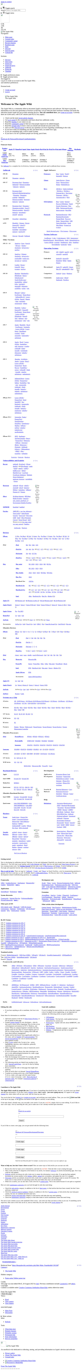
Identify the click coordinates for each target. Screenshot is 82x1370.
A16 (37, 545)
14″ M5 (37, 592)
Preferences (13, 891)
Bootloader (71, 805)
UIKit (2, 883)
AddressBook (15, 968)
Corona (22, 361)
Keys (45, 189)
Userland (59, 827)
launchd (72, 822)
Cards (22, 694)
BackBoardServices (38, 987)
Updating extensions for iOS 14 (15, 928)
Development (5, 1207)
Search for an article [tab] (24, 1111)
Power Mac (36, 664)
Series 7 (23, 605)
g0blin (25, 282)
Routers (17, 694)
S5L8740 (62, 745)
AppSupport (21, 883)
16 (44, 538)
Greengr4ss (18, 417)
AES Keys (59, 189)
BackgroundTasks (17, 972)
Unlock (72, 825)
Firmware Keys (60, 193)
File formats (64, 231)
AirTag (17, 624)
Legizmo (57, 242)
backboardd (28, 945)
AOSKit (32, 985)
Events (3, 1211)
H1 (21, 762)
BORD (60, 810)
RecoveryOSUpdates (62, 204)
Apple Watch (35, 149)
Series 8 (28, 605)
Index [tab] (34, 139)
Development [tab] (33, 1132)
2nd (23, 615)
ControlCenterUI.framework (35, 936)
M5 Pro (49, 564)
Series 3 (31, 685)
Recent (5, 464)
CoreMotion (22, 978)
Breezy (28, 438)
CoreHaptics (34, 976)
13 (48, 536)
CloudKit (14, 974)
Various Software (50, 234)
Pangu (16, 331)
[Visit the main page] (2, 6)
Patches (5, 511)
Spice (22, 267)
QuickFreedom (19, 421)
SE (49, 631)
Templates (4, 1237)
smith (30, 466)
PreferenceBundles (27, 898)
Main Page (4, 1253)
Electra (27, 223)
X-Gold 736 (20, 799)
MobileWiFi (10, 885)
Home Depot (26, 295)
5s (35, 631)
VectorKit (73, 995)
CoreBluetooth (66, 974)
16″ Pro (54, 592)
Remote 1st (21, 600)
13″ (42, 549)
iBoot (5, 496)
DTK (29, 668)
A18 (29, 703)
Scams (71, 794)
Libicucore (26, 1002)
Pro (18, 536)
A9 (34, 753)
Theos (44, 864)
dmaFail (15, 466)
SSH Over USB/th (9, 957)
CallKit (46, 972)
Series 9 (43, 605)
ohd (26, 318)
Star (29, 383)
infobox (29, 1176)
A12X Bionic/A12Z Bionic (41, 701)
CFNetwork (35, 972)
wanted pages (44, 1181)
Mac (4, 564)
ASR (14, 518)
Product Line (4, 149)
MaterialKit (43, 991)
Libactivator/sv (9, 1080)
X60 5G (27, 787)
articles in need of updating (20, 1192)
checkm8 (15, 488)
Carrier (62, 174)
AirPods (5, 620)
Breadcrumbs (51, 937)
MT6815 (16, 783)
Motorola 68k (32, 659)
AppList (53, 895)
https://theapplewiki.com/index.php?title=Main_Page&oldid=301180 (35, 1265)
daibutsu (21, 318)
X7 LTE (29, 807)
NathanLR (15, 184)
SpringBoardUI (16, 995)
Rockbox (66, 280)
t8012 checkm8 (23, 828)
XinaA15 (26, 210)
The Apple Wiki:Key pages (9, 1251)
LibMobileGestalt (17, 1002)
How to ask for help (7, 871)
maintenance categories (17, 1185)
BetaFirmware (4, 161)
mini (35, 536)
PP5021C (41, 736)
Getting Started (25, 866)
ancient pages (53, 1192)
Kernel (21, 520)
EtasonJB (25, 310)
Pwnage (23, 492)
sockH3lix (18, 288)
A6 (15, 753)
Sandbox (26, 524)
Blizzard (17, 293)
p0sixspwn (18, 353)
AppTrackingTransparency (52, 968)
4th (30, 549)
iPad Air (46, 149)
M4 (57, 707)
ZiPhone (23, 425)
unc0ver (17, 250)
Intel (17, 596)
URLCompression (50, 995)
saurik (14, 845)
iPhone (64, 149)
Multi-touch (28, 727)
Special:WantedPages (32, 1071)
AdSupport (69, 965)
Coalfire (17, 265)
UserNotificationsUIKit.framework (55, 936)
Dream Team (15, 821)
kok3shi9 (22, 301)
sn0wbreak (18, 338)
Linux (64, 273)
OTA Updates (48, 201)
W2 (18, 762)
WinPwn (17, 425)
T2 (53, 596)
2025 (38, 573)
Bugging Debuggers (62, 789)
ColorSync (21, 974)
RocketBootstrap (67, 899)
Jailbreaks (17, 528)
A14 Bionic (61, 701)
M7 (24, 753)
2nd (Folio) (61, 624)
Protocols (47, 214)
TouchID (3, 943)
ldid (51, 888)
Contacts (34, 974)
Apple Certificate (68, 189)
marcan (20, 836)
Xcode (44, 883)
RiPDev (20, 823)
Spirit (24, 400)
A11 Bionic (51, 753)
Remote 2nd (48, 600)
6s (43, 631)
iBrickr (17, 445)
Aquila (17, 325)
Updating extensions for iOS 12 (15, 932)
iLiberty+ (17, 449)
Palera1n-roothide (25, 184)
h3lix (16, 284)
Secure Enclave (57, 727)
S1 (15, 758)
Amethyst (17, 243)
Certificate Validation (19, 475)
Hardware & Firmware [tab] (8, 139)
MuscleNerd (15, 839)
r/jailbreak (35, 875)
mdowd (26, 836)
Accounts (55, 965)
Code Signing (63, 911)
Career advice (73, 915)
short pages (43, 1188)
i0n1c (25, 834)
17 (65, 538)
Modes (58, 184)
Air (63, 538)
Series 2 (25, 685)
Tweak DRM (53, 911)
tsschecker (64, 244)
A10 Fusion (43, 753)
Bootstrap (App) (17, 182)
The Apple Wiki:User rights (9, 1255)
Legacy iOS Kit (19, 314)
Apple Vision (26, 149)
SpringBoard (5, 891)
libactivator (57, 897)
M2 (29, 707)
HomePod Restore (48, 240)
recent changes (56, 1202)
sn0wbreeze (18, 355)
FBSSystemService (51, 939)
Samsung (18, 745)
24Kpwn (28, 490)
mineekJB (17, 286)
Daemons (13, 909)
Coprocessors (5, 909)
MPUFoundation (34, 991)
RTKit (64, 260)
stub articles (15, 1188)
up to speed (12, 120)
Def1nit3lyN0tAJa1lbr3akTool (21, 193)
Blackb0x (15, 223)
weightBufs (29, 479)
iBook (65, 664)
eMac (46, 664)
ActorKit (53, 985)
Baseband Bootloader (62, 217)
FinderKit (61, 989)
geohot (20, 834)
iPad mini (58, 149)
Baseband (64, 805)
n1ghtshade (24, 350)
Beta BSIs (68, 210)
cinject (17, 370)
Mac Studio (19, 573)
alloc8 (21, 488)
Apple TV (12, 149)
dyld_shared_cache (6, 907)
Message (59, 991)
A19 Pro (42, 703)
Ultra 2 (48, 605)
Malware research (6, 1229)
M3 (43, 707)
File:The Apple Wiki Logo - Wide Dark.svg (14, 1256)
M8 (31, 753)
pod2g (28, 841)
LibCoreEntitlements (45, 1002)
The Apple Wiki (10, 1271)
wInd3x (20, 468)
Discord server (19, 128)
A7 (22, 753)
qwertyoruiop (23, 843)
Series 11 (60, 605)
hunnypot (22, 515)
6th (30, 553)
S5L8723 (55, 745)
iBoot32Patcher (59, 240)
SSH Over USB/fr (24, 955)
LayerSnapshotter (47, 897)
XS (65, 631)
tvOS (71, 252)
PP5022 (47, 736)
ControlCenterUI (16, 989)
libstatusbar (45, 899)
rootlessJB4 (18, 258)
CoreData (75, 974)
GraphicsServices (11, 883)
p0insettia (24, 286)
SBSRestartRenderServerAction (34, 939)
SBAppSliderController (36, 943)
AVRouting (41, 965)
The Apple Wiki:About (8, 1240)
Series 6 (17, 605)
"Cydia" (35, 871)
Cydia (54, 238)
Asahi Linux (59, 278)
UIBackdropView (13, 943)
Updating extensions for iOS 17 (15, 923)
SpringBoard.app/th (23, 957)
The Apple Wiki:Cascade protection (11, 1242)
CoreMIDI (69, 976)
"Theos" (43, 871)
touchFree (17, 453)
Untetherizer (25, 423)
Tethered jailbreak (62, 816)
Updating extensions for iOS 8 (14, 939)
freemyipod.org (61, 831)
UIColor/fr (42, 955)
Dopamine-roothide (18, 208)
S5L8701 (30, 745)
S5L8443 (50, 741)
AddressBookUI (25, 968)
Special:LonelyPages (15, 1064)
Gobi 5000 (17, 807)
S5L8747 (52, 749)
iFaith (22, 333)
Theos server (67, 873)
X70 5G (19, 789)
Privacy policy (10, 1353)
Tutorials (61, 843)
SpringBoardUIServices (28, 995)
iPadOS (61, 252)
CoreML (75, 976)
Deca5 (28, 325)
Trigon (16, 481)
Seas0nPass (23, 344)
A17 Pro (34, 553)
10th (33, 545)
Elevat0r (20, 236)
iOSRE (64, 868)
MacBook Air (20, 585)
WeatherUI (15, 997)
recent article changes (26, 118)
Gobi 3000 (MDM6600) (21, 803)
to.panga (17, 269)
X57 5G (21, 787)
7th (44, 638)
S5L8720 (42, 745)
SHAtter (15, 490)
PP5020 (35, 736)
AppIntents (40, 968)
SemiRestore (64, 242)
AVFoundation (27, 965)
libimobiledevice (74, 240)
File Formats (5, 1215)
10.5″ (40, 651)
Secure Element (47, 727)
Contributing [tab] (27, 139)
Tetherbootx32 (19, 278)
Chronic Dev (60, 835)
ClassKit (67, 972)
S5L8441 (38, 741)
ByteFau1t (22, 464)
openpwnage (18, 303)
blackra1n (17, 404)
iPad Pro (52, 149)
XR (16, 634)
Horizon (65, 176)
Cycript (10, 1042)
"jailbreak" (29, 871)
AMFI (14, 511)
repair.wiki (68, 840)
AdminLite (62, 985)
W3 (15, 718)
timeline (14, 122)
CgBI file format (26, 907)
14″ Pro (42, 592)
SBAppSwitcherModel (12, 948)
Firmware (47, 174)
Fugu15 (27, 208)
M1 (30, 585)
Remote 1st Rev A (33, 600)
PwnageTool (18, 365)
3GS (24, 631)
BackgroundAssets (69, 970)
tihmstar (20, 847)
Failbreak (27, 236)
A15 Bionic (69, 701)
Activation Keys (61, 197)
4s (29, 631)
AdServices (62, 965)
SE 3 (65, 605)
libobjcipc (70, 897)
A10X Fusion (21, 701)
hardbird (22, 507)
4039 (16, 436)
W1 (15, 762)
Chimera (21, 223)
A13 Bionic (53, 701)
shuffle (30, 655)
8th (27, 545)
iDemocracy (23, 445)
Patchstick (21, 227)
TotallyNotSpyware (20, 280)
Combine (28, 974)
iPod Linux (67, 837)
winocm (14, 849)
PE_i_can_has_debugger (24, 511)
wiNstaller (24, 453)
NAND (62, 825)
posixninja (15, 843)
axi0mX (14, 832)
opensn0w (18, 335)
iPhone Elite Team (66, 833)
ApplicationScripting (25, 987)
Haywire (68, 624)
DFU (69, 214)
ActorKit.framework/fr (54, 955)
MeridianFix (24, 273)
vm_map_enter (27, 522)
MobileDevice (65, 184)
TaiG (16, 318)
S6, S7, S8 (22, 714)
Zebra (69, 244)
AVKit (35, 965)
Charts (62, 972)
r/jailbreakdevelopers (41, 873)
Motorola (19, 659)
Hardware (4, 1220)
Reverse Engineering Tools (65, 883)
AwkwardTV (60, 840)
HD (16, 600)
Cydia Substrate (35, 864)
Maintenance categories (8, 1227)
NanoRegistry (16, 993)
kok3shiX (22, 284)
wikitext (30, 1092)
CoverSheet (25, 989)
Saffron (17, 383)
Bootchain (61, 807)
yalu (28, 288)
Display (16, 727)
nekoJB (14, 214)
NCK (68, 197)
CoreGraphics (26, 976)
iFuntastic (17, 447)
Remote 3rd (61, 600)
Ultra (38, 605)
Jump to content (6, 2)
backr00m (15, 229)
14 (68, 536)
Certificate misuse (61, 796)
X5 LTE (23, 807)
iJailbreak (24, 447)
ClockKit (73, 972)
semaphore (20, 845)
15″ (39, 585)
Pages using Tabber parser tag (15, 1278)
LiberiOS (17, 267)
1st (16, 615)
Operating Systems (51, 248)
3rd (27, 549)
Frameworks (66, 776)
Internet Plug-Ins (15, 898)
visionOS (59, 254)
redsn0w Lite (18, 430)
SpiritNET (18, 402)
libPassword (46, 901)
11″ (39, 549)
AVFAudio (19, 965)
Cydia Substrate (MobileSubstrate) (56, 886)
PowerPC (19, 664)
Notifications (15, 910)
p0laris (25, 303)
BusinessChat (27, 972)
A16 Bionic (17, 703)
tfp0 (29, 520)
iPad (41, 149)
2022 (30, 573)
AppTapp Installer (20, 438)
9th (30, 545)
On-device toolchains (60, 888)
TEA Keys (67, 191)
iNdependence (25, 449)
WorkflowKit (28, 997)
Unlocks (20, 457)
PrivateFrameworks (7, 900)
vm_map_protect (18, 524)
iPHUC (17, 451)
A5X (46, 749)
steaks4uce (22, 490)
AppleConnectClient (67, 968)
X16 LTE (22, 810)
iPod (72, 269)
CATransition (50, 1017)
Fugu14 (27, 243)
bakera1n (16, 187)
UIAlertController (63, 939)
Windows (69, 273)
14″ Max (48, 592)
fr (57, 985)
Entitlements (21, 909)
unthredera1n (26, 374)
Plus (17, 538)
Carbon (23, 293)
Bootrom (6, 485)
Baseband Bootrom (61, 214)
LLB (58, 825)
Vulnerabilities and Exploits (13, 460)
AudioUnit (24, 970)
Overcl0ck (15, 219)
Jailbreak (6, 166)
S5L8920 (29, 749)
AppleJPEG (15, 987)
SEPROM (6, 507)
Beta (57, 174)
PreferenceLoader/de (29, 1078)
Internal (67, 201)
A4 (41, 749)
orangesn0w (25, 335)
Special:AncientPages (11, 1039)
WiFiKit (21, 997)
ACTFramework (24, 985)
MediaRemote (52, 991)
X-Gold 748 (28, 799)
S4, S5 (16, 714)
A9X (37, 753)
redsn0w (24, 353)
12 (33, 536)
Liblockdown (34, 1002)
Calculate (66, 987)
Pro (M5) (20, 611)
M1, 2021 (31, 568)
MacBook (35, 668)
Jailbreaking (4, 1224)
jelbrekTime (23, 219)
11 (16, 536)
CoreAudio (49, 974)
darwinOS (65, 258)
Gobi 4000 (29, 805)
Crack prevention (63, 913)
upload (40, 1176)
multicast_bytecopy (18, 479)
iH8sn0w (14, 836)
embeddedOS (66, 269)
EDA (68, 238)
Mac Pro (19, 577)
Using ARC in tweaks (60, 915)
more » (18, 885)
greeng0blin (22, 229)
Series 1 (20, 685)
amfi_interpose (19, 346)
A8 (15, 701)
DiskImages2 (42, 989)
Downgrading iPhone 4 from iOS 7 (49, 941)
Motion (22, 727)
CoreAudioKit (57, 974)
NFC (8, 910)
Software (53, 1170)
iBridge (50, 596)
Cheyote (14, 236)
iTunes (46, 180)
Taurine (23, 245)
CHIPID (70, 810)
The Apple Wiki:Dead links (9, 1246)
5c (33, 631)
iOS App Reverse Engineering (44, 868)
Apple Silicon (20, 672)
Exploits (14, 457)
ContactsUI (41, 974)
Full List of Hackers (20, 853)
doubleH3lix (18, 282)
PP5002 (29, 736)
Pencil (28, 624)
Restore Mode (65, 221)
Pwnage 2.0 (16, 492)
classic (17, 655)
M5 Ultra (49, 573)
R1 (15, 722)
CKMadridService (19, 946)
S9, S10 (28, 714)
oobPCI (26, 468)
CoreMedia (15, 978)
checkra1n (18, 248)
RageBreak (22, 331)
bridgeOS (59, 258)
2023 (36, 564)
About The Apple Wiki (13, 1355)
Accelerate (48, 965)
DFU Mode (60, 812)
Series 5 (42, 685)
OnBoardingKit (25, 993)
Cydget (59, 895)
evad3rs (23, 826)
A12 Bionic (29, 701)
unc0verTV (22, 232)
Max (68, 631)
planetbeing (22, 841)
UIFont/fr (35, 955)
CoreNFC (30, 978)
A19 (38, 703)
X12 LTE (16, 810)
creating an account (30, 1097)
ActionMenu (45, 895)
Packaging (54, 913)
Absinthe (17, 359)
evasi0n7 (17, 333)
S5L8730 (49, 745)
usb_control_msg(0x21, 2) (20, 500)
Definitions (47, 803)
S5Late (28, 464)
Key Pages (4, 1226)
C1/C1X (16, 774)
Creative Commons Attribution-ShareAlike (33, 1287)
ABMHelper (15, 985)
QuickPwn (18, 423)
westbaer (25, 847)
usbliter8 (15, 464)
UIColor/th (33, 957)
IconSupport (74, 895)
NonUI (67, 174)
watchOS (65, 254)
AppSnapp (22, 436)
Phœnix (28, 299)
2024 (41, 564)
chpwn (20, 832)
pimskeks (15, 841)
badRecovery (17, 470)
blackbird (15, 507)
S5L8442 (44, 741)
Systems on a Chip (10, 697)
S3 (25, 758)
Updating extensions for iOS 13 (15, 930)
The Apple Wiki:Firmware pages (10, 1247)
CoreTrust (25, 473)
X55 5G (16, 787)
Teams (5, 817)
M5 (67, 707)
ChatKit (3, 885)
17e (22, 541)
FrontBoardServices (70, 989)
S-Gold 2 (16, 797)
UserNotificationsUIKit (63, 995)
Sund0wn (75, 242)
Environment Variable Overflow (22, 503)
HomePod (18, 149)
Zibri (19, 849)
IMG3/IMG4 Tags (62, 814)
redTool (17, 428)
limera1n (23, 389)
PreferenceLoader (55, 899)
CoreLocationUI (60, 976)
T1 (59, 668)
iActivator (24, 443)
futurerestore (74, 238)
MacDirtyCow (17, 473)
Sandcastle (59, 280)
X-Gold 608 (23, 797)
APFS (37, 985)
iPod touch (40, 655)
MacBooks (77, 149)
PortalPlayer (19, 736)
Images (3, 1222)
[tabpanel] (41, 500)
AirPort (5, 694)
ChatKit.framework (39, 945)
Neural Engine (37, 727)
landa (15, 468)
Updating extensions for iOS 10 (15, 936)
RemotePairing (42, 993)
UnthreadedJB (16, 826)
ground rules (16, 126)
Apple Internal (5, 1206)
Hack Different (24, 821)
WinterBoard (77, 899)
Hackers (27, 457)
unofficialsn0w (19, 432)
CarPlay (57, 972)
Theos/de (9, 959)
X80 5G (30, 789)
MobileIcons (67, 991)
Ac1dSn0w (24, 359)
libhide (64, 897)
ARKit (13, 965)
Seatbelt (22, 910)
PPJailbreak (18, 275)
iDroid (66, 278)
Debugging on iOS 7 (31, 941)
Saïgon (25, 275)
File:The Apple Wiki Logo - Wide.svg (12, 1258)
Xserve (30, 664)
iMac (17, 568)
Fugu (22, 243)
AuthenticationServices (34, 970)
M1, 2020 (31, 564)
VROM (73, 807)
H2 (18, 718)
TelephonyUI (40, 995)
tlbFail (24, 470)
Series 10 (54, 605)
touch (34, 655)
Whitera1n (27, 440)
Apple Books (25, 513)
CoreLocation (51, 976)
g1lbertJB (17, 348)
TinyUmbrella (56, 244)
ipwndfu (17, 350)
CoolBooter (47, 238)
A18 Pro (31, 581)
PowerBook (59, 664)
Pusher (24, 417)
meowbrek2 (22, 212)
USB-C (39, 624)
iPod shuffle (19, 741)
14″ (36, 590)
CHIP (41, 972)
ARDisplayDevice (45, 985)
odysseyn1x (25, 248)
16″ (39, 590)
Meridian (17, 273)
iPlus (22, 451)
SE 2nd (29, 536)
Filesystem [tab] (40, 1132)
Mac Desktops (70, 149)
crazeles (15, 515)
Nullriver (14, 823)
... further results (16, 980)
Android (58, 273)
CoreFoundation (16, 976)
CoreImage (42, 976)
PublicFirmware (4, 155)
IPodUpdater (33, 989)
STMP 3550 (30, 741)
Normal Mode (60, 219)
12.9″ (33, 558)
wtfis (24, 320)
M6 (45, 564)
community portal (17, 124)
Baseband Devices (10, 771)
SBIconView (9, 946)
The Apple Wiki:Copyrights (9, 1244)
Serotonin (27, 199)
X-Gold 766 (25, 778)
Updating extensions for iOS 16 (15, 925)
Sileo (70, 242)
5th (33, 549)
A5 (43, 749)
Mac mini (19, 564)
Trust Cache (16, 513)
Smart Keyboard (50, 624)
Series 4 (37, 685)
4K (27, 600)
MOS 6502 (27, 766)
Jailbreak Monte (19, 378)
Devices (6, 532)
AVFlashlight (23, 943)
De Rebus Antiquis (18, 496)
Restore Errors (65, 182)
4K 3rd (56, 600)
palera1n (22, 178)
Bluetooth (16, 907)
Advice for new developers (64, 909)
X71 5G (24, 789)
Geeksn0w (27, 327)
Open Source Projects (68, 864)
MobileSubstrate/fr (12, 955)
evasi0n (26, 346)
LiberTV (22, 225)
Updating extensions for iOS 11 (15, 934)
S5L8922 (36, 749)
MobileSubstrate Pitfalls (69, 907)
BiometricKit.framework (69, 941)
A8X (28, 753)
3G (21, 631)
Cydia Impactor (61, 238)
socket (24, 288)
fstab (18, 518)
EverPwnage (18, 295)
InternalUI (59, 176)
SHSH (67, 825)
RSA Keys (60, 191)
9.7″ (29, 651)
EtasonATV (15, 225)
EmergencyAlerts (52, 989)
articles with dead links (18, 1195)
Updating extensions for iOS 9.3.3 (35, 937)
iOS (57, 252)
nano (25, 655)
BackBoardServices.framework (14, 945)
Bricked (65, 810)
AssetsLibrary (16, 970)
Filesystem (29, 515)
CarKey (51, 972)
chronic (25, 832)
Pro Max (22, 536)
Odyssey (17, 245)
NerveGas (23, 839)
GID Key (65, 195)
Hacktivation (67, 803)
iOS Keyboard (30, 909)
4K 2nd (42, 600)
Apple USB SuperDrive (35, 676)
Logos (54, 883)
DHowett (14, 834)
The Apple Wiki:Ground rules (10, 1249)
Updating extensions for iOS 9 (14, 937)
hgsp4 (25, 520)
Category (4, 1267)
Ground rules (9, 1357)
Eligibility (59, 794)
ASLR (58, 805)
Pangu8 (25, 316)
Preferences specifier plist (62, 885)
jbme (16, 301)
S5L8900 (17, 749)
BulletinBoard (58, 987)
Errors (3, 1209)
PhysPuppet (24, 466)
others (73, 1284)
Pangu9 (14, 227)
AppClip (33, 968)
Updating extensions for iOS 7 (14, 941)
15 (29, 538)
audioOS (65, 267)
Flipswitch (66, 895)
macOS (67, 252)
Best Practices (48, 866)
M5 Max (43, 573)
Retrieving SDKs (73, 888)
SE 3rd (65, 536)
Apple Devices (60, 180)
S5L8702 (36, 745)
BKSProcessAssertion (53, 945)
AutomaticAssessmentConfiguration (52, 970)
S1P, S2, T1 (20, 758)
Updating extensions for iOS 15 (15, 926)
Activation (60, 803)
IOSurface (25, 991)
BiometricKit (30, 883)
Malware (65, 794)
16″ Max (59, 592)
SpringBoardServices (66, 993)
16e (59, 538)
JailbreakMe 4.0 (20, 297)
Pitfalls (58, 866)
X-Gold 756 (17, 778)
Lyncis (27, 329)
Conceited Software (22, 819)
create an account (66, 112)
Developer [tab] (19, 139)
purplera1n (18, 410)
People (3, 1233)
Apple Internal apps (53, 231)
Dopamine (15, 174)
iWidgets (48, 1030)
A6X (18, 753)
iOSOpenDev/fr (67, 955)
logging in (19, 1097)
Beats (48, 620)
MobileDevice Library (62, 778)
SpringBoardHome (53, 993)
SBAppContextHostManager (35, 946)
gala (16, 385)
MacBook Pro (20, 590)
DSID (64, 827)
